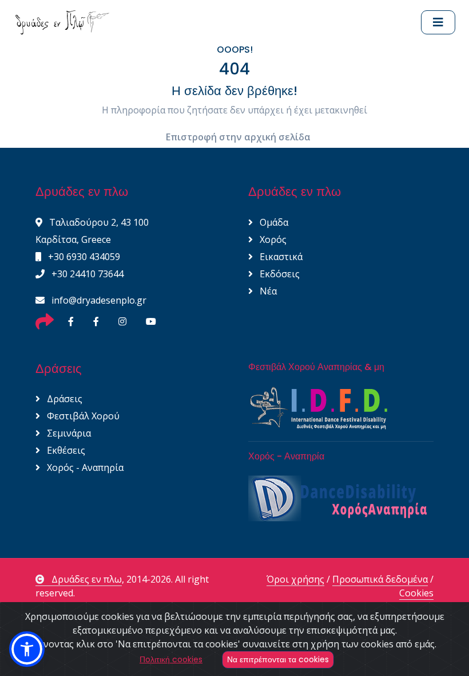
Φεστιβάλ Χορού (82, 416)
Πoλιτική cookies (171, 659)
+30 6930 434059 (83, 256)
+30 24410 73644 (86, 274)
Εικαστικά (280, 256)
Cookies (416, 593)
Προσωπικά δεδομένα (380, 579)
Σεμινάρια (68, 433)
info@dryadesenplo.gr (97, 300)
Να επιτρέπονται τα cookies (278, 659)
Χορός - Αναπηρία (84, 467)
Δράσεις (63, 398)
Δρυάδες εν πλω (86, 579)
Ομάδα (272, 222)
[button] (26, 649)
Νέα (267, 291)
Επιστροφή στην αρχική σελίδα (238, 137)
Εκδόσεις (278, 274)
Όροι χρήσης (295, 579)
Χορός (272, 239)
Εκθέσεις (65, 450)
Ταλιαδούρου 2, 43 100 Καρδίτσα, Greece (92, 231)
